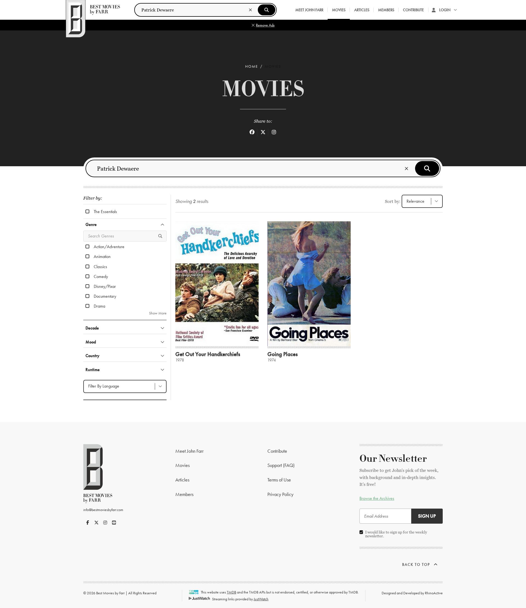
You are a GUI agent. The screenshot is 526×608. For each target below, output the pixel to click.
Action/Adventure (109, 246)
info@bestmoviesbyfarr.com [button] (103, 510)
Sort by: (393, 201)
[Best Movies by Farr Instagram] (105, 522)
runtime (92, 369)
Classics (100, 266)
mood (90, 342)
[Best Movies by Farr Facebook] (87, 522)
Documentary (105, 296)
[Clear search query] (250, 9)
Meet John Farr (309, 9)
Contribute (413, 9)
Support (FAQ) (281, 465)
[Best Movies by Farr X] (96, 522)
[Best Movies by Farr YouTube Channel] (114, 522)
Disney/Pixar (105, 286)
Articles (361, 9)
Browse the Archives (376, 498)
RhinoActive (434, 592)
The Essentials (105, 211)
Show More (158, 313)
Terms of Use (279, 480)
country (92, 356)
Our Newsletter (393, 459)
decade (92, 328)
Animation (102, 256)
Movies (338, 9)
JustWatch (261, 598)
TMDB (231, 592)
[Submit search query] (266, 9)
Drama (99, 306)
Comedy (101, 276)
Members (386, 9)
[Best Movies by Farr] (93, 10)
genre (91, 224)
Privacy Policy (280, 494)
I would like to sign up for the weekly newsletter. (396, 534)
